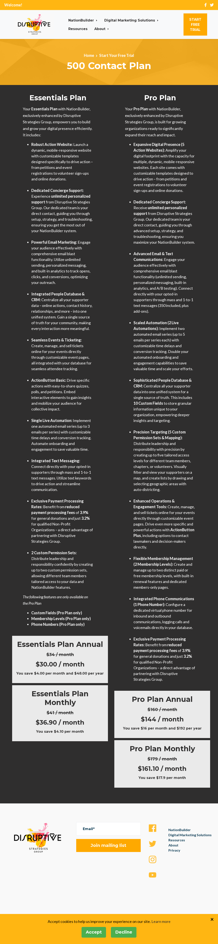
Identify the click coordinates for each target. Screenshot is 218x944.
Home (89, 55)
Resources (77, 29)
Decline (123, 932)
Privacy (174, 850)
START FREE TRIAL (195, 24)
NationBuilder (81, 20)
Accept (94, 932)
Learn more (161, 921)
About (100, 29)
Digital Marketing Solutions (130, 20)
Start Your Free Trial (116, 55)
